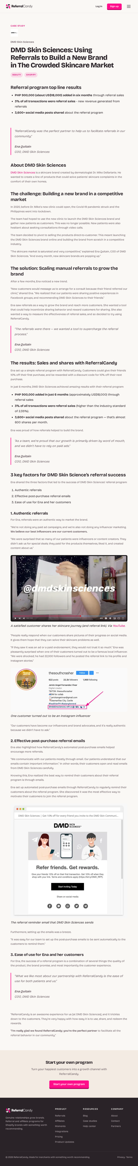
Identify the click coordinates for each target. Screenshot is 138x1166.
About (114, 1115)
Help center (89, 1126)
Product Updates (64, 1141)
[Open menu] (128, 6)
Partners (116, 1126)
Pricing (59, 1136)
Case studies (90, 1121)
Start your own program (69, 1084)
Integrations (61, 1131)
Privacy (121, 1157)
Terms (129, 1157)
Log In (99, 6)
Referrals (60, 1115)
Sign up (114, 6)
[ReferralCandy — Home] (19, 6)
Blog (85, 1115)
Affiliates (59, 1121)
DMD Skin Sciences (23, 172)
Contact (115, 1121)
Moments (60, 1126)
